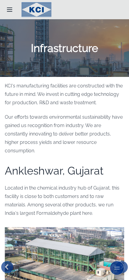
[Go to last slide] (7, 267)
